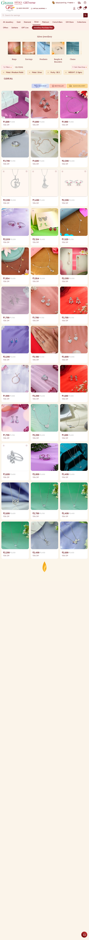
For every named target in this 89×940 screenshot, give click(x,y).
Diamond (27, 22)
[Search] (85, 15)
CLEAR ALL (8, 78)
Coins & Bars (57, 22)
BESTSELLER (59, 86)
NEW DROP (42, 86)
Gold (18, 22)
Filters (8, 67)
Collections (81, 22)
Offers (5, 28)
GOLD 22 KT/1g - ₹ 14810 (64, 3)
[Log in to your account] (74, 8)
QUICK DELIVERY (79, 86)
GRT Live (24, 28)
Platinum (45, 22)
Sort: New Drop (79, 67)
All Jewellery (8, 22)
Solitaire (15, 28)
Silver (36, 22)
